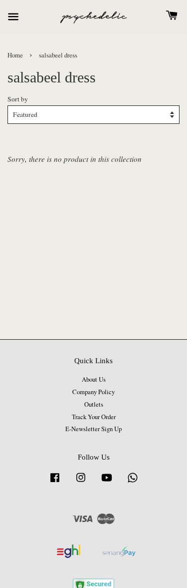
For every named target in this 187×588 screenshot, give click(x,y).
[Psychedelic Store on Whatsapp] (133, 482)
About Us (94, 379)
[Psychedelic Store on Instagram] (81, 482)
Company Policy (93, 392)
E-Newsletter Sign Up (93, 429)
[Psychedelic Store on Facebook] (55, 482)
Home (15, 55)
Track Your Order (94, 417)
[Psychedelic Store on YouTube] (107, 482)
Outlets (93, 404)
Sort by (17, 98)
